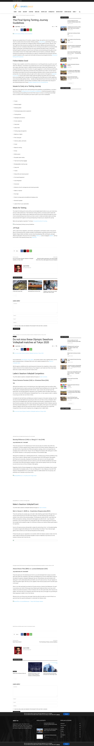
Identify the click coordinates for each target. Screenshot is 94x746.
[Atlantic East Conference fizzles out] (63, 35)
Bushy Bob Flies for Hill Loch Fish (34, 291)
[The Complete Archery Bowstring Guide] (63, 41)
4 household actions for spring (40, 221)
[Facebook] (22, 30)
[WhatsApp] (30, 30)
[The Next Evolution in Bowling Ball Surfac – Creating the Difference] (63, 47)
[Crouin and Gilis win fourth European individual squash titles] (63, 22)
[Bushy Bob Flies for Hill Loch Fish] (35, 285)
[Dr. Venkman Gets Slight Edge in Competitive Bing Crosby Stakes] (63, 72)
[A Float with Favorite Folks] (20, 285)
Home (14, 15)
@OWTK (51, 235)
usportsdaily (18, 26)
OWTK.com (38, 235)
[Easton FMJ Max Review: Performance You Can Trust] (63, 78)
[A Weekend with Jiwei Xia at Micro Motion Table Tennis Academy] (63, 28)
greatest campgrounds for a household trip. (38, 82)
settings (58, 744)
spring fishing (42, 41)
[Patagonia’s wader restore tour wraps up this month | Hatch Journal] (50, 285)
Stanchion (34, 237)
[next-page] (15, 295)
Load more (70, 83)
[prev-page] (13, 295)
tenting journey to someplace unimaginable (31, 91)
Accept (66, 744)
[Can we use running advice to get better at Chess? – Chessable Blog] (63, 53)
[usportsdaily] (14, 26)
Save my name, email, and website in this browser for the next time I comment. (30, 325)
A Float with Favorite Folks (17, 291)
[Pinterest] (27, 30)
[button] (79, 11)
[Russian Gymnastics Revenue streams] (63, 66)
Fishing (17, 15)
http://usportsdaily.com (27, 267)
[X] (25, 30)
